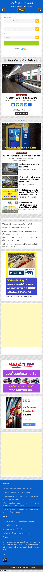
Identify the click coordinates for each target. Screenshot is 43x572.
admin (8, 100)
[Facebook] (13, 105)
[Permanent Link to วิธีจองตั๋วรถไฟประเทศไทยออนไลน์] (21, 78)
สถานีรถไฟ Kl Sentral (10, 525)
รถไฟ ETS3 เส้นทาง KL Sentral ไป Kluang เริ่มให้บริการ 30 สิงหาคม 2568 (27, 205)
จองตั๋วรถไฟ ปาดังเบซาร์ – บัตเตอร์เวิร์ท (15, 228)
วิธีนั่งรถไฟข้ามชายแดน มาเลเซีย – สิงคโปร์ (21, 155)
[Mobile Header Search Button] (40, 10)
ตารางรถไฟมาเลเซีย (9, 529)
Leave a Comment (33, 100)
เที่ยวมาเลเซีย (22, 95)
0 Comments (30, 158)
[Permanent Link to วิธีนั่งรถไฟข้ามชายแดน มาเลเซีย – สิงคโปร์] (21, 137)
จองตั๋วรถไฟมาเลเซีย (21, 3)
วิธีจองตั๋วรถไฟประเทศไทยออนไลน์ (21, 98)
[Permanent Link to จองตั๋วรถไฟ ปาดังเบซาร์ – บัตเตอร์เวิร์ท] (10, 169)
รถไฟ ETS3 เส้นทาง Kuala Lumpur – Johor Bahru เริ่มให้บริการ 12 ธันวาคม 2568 (29, 192)
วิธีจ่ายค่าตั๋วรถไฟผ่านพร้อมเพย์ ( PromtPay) (18, 521)
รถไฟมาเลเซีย (22, 153)
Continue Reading (21, 113)
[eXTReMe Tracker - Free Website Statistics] (5, 561)
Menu (22, 10)
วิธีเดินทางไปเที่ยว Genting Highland (16, 533)
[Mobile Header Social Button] (3, 10)
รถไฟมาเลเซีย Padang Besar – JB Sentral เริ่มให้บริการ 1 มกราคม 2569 (29, 179)
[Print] (21, 105)
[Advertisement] (21, 325)
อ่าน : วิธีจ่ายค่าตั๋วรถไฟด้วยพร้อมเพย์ (19, 297)
